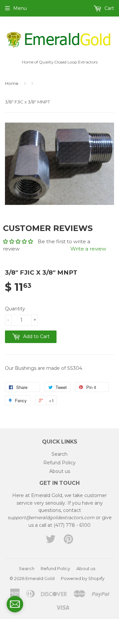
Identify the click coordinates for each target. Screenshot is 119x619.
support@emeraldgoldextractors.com (51, 518)
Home (12, 83)
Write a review (88, 249)
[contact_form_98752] (15, 604)
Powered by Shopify (82, 578)
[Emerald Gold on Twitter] (51, 541)
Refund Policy (59, 463)
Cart (108, 8)
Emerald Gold (40, 578)
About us (59, 471)
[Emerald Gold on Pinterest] (68, 541)
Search (59, 454)
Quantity (15, 309)
